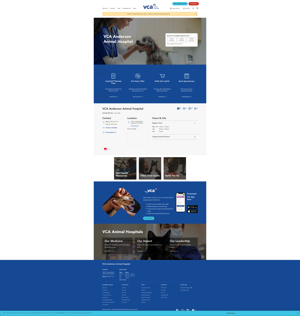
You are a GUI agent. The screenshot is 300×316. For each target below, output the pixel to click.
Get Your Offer (137, 96)
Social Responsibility (107, 299)
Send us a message (111, 127)
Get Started (149, 218)
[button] (195, 14)
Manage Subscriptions (146, 292)
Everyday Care (127, 8)
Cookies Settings (230, 313)
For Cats (163, 292)
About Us (105, 8)
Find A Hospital (105, 292)
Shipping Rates (164, 295)
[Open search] (193, 8)
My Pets (143, 290)
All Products (163, 287)
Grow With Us (105, 304)
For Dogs (163, 290)
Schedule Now (186, 96)
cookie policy (61, 312)
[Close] (297, 313)
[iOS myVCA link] (192, 211)
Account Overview (145, 287)
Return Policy (164, 297)
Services (112, 8)
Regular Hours (157, 123)
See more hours (123, 279)
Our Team (124, 292)
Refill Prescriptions (145, 295)
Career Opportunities (107, 303)
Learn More (112, 96)
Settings (143, 302)
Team (118, 8)
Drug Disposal (184, 290)
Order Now (161, 96)
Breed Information (126, 299)
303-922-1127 (114, 121)
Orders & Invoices (145, 299)
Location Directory (106, 295)
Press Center (105, 297)
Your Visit (124, 295)
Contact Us (104, 290)
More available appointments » (175, 43)
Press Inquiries (111, 133)
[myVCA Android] (192, 207)
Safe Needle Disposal (185, 288)
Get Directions (136, 125)
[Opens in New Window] (179, 108)
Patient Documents (145, 297)
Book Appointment (180, 3)
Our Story (124, 287)
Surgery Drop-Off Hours (161, 137)
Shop (134, 8)
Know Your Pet (125, 297)
